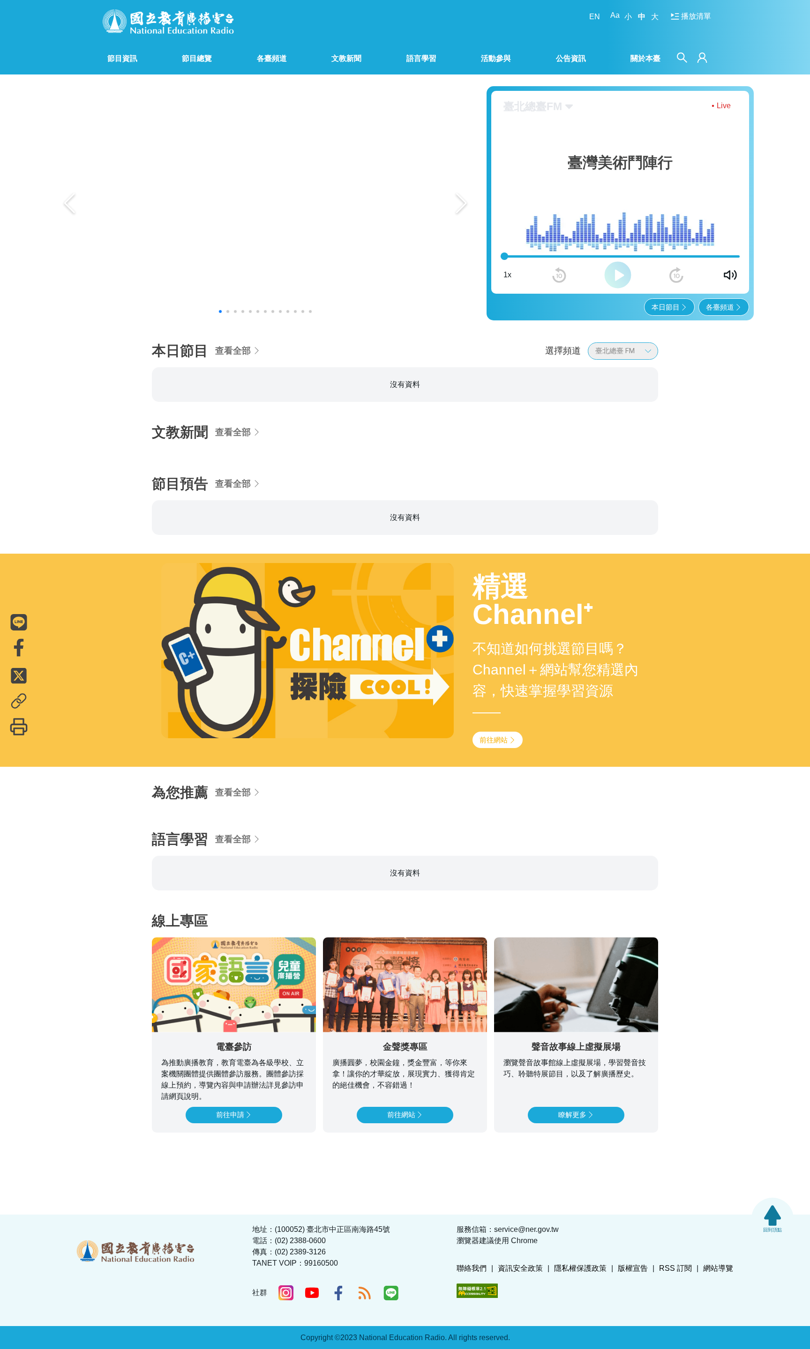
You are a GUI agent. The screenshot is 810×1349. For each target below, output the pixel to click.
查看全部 (233, 351)
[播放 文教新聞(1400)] (467, 485)
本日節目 (666, 307)
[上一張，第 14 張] (132, 436)
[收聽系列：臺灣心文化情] (576, 454)
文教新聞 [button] (346, 58)
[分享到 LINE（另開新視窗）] (18, 622)
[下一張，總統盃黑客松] (461, 203)
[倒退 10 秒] (559, 275)
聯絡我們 (472, 1326)
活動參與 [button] (496, 58)
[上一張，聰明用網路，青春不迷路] (69, 203)
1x (507, 275)
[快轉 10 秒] (676, 275)
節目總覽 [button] (197, 58)
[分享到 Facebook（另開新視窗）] (19, 648)
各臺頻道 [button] (272, 58)
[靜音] (730, 275)
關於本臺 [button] (645, 58)
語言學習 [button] (421, 58)
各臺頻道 (720, 307)
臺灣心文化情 (530, 396)
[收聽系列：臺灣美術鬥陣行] (234, 454)
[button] (220, 311)
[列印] (18, 727)
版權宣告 (633, 1326)
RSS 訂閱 (675, 1326)
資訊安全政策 (520, 1326)
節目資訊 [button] (122, 58)
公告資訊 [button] (571, 58)
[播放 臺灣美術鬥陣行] (296, 485)
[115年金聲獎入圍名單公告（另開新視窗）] (265, 203)
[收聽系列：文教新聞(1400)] (405, 454)
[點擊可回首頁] (168, 21)
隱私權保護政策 (580, 1326)
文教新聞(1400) (364, 396)
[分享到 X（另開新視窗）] (19, 676)
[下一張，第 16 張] (678, 436)
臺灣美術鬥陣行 (193, 396)
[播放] (618, 275)
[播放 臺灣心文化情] (638, 485)
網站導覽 (718, 1326)
